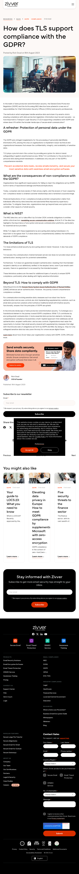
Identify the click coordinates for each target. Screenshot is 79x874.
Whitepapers (48, 718)
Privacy (14, 849)
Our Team (6, 766)
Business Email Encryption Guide (55, 714)
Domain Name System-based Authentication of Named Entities (46, 287)
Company (6, 762)
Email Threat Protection (12, 668)
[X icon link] (37, 634)
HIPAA (45, 672)
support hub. (64, 738)
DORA (45, 664)
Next (74, 455)
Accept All (29, 450)
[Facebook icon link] (33, 634)
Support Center (9, 689)
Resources (8, 19)
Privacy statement (58, 818)
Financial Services (49, 693)
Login (5, 701)
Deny (50, 450)
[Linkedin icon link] (41, 634)
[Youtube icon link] (45, 634)
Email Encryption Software (13, 664)
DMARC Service (9, 672)
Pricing (5, 680)
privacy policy (54, 408)
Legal (45, 685)
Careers (10, 785)
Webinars (46, 721)
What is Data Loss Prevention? (54, 710)
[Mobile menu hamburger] (73, 4)
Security (32, 849)
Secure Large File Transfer (12, 737)
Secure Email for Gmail (11, 745)
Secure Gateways (9, 753)
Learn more (7, 335)
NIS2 (45, 660)
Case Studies (8, 781)
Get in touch (7, 697)
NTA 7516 (46, 676)
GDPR (45, 668)
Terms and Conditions (44, 849)
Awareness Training (10, 676)
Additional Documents (60, 849)
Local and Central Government (54, 697)
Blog (18, 19)
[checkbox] (59, 780)
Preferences (39, 444)
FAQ (4, 693)
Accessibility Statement (34, 853)
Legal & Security (9, 777)
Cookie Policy (40, 437)
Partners (6, 773)
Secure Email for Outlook (12, 749)
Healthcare (47, 689)
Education (47, 701)
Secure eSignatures (10, 741)
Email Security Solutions (12, 660)
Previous (7, 455)
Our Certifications (9, 769)
